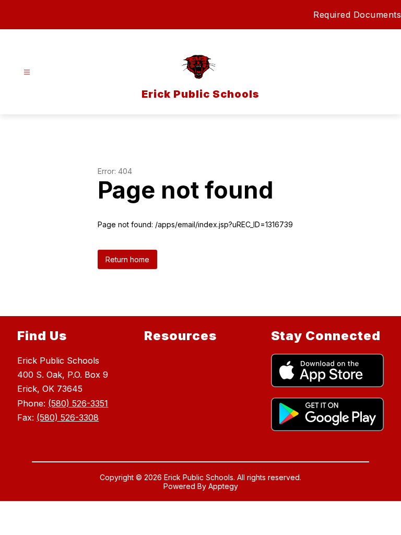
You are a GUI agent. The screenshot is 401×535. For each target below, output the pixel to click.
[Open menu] (27, 72)
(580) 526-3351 (78, 403)
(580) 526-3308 (68, 417)
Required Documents (357, 14)
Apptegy (223, 486)
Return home (127, 259)
